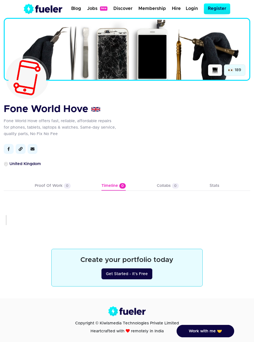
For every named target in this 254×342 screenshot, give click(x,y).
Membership (152, 8)
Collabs (167, 186)
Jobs (96, 8)
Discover (122, 8)
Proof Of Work (51, 186)
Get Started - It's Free (127, 274)
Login (192, 8)
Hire (176, 8)
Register (217, 8)
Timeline (112, 186)
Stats (214, 186)
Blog (76, 8)
